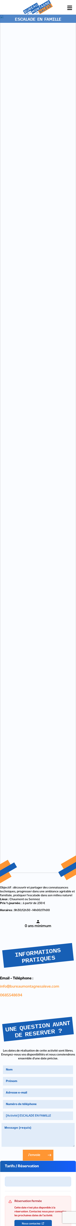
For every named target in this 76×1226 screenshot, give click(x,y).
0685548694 (11, 995)
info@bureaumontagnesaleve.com (29, 987)
